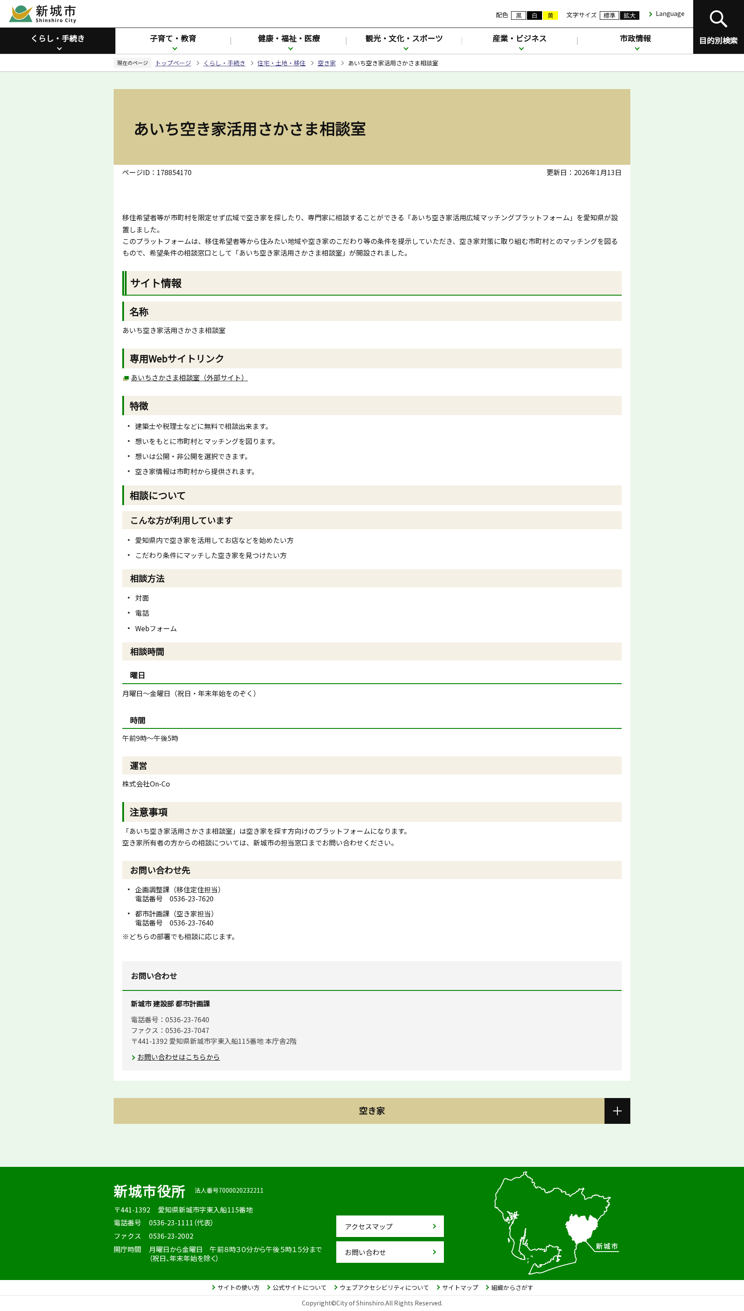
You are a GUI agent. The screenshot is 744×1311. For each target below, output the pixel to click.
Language (670, 13)
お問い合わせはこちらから (178, 1057)
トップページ (173, 63)
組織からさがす (512, 1287)
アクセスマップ (369, 1226)
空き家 (327, 63)
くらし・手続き (58, 37)
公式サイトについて (300, 1287)
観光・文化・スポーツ (404, 37)
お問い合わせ (365, 1252)
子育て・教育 (173, 37)
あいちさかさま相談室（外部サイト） (189, 377)
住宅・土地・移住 (281, 63)
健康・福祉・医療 (289, 37)
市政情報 (635, 37)
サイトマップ (460, 1287)
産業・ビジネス (520, 37)
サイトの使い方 (238, 1287)
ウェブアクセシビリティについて (384, 1287)
